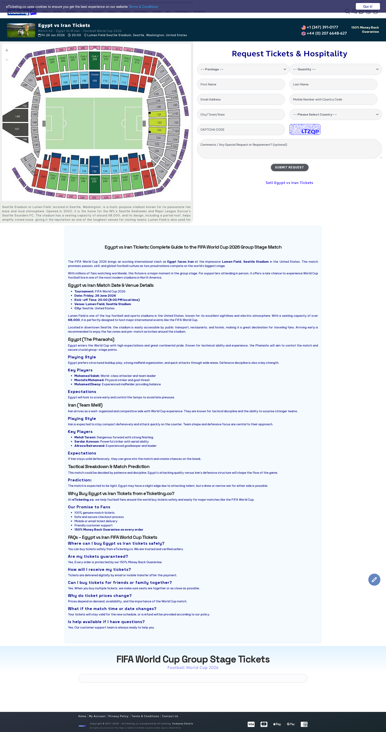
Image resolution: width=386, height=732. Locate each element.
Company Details (182, 723)
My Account (98, 716)
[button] (7, 50)
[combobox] (243, 69)
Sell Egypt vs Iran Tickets (289, 182)
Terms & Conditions (143, 6)
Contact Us (170, 716)
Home (82, 716)
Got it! (368, 6)
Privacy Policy (119, 716)
